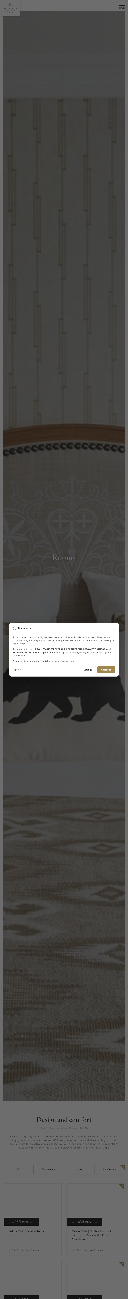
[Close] (113, 628)
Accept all (106, 669)
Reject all (17, 669)
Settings (88, 669)
